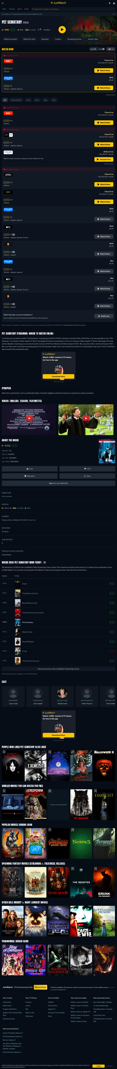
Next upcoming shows (11, 1029)
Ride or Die (29, 1012)
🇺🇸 (109, 49)
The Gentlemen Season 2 (12, 1036)
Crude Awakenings (100, 1005)
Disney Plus (52, 1005)
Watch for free (29, 39)
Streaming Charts (75, 39)
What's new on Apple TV (80, 1012)
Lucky (27, 1005)
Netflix (51, 1002)
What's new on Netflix (79, 1002)
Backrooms (7, 1005)
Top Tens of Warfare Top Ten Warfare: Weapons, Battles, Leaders (12, 1046)
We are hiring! (40, 987)
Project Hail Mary (10, 1009)
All (5, 100)
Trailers (58, 39)
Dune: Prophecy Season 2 (13, 1033)
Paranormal (31, 520)
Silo (26, 1009)
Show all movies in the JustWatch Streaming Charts (58, 669)
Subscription (16, 100)
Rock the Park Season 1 (12, 1052)
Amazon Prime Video (56, 1012)
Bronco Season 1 (9, 1040)
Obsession (7, 1002)
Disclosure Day (9, 1019)
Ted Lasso (29, 1016)
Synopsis (45, 39)
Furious (28, 1002)
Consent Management (58, 990)
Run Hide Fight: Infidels (102, 1002)
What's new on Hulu (79, 1021)
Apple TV (51, 1009)
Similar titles (93, 39)
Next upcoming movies (101, 998)
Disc (54, 100)
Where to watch (10, 39)
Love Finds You (99, 1015)
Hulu (50, 1016)
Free (28, 100)
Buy (45, 100)
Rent (37, 100)
